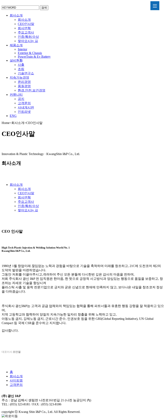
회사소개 (16, 15)
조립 (21, 69)
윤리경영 (24, 82)
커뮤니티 (16, 94)
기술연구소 (26, 73)
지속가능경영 (19, 77)
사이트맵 (16, 380)
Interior (22, 49)
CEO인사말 (26, 24)
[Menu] (154, 5)
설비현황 (16, 60)
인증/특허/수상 (28, 36)
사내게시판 (26, 107)
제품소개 (16, 45)
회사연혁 (24, 28)
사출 (21, 64)
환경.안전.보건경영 (31, 90)
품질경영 (24, 86)
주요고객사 (26, 32)
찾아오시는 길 (28, 41)
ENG (13, 115)
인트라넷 (24, 111)
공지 (21, 99)
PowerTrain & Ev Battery (34, 56)
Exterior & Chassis (30, 53)
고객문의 (24, 103)
